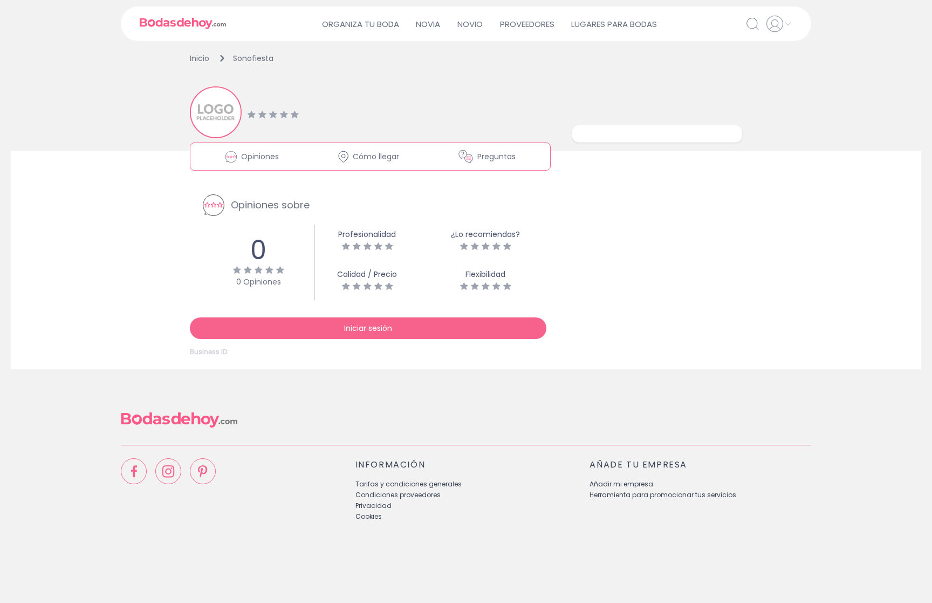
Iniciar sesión (368, 328)
